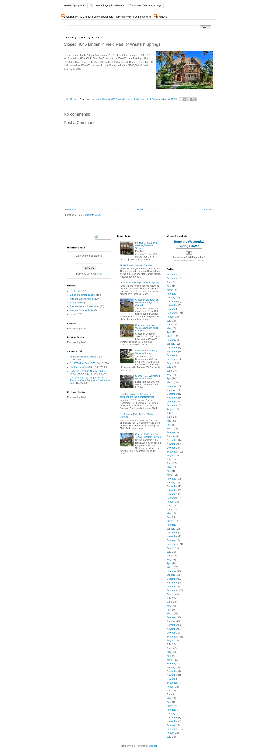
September (172, 274)
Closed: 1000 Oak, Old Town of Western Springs (148, 435)
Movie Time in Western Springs (136, 265)
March (170, 290)
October (171, 309)
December (172, 301)
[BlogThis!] (184, 99)
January (171, 297)
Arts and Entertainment (81, 299)
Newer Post (71, 209)
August (170, 317)
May (169, 328)
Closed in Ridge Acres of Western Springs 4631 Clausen (148, 328)
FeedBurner (96, 273)
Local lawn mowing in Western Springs (140, 282)
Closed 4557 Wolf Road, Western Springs (147, 377)
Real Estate (71, 99)
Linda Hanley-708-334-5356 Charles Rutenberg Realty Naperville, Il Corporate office (107, 16)
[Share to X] (188, 99)
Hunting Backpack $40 (81, 367)
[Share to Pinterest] (195, 99)
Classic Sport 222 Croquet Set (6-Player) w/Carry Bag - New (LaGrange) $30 (90, 380)
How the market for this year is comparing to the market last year (137, 395)
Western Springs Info (74, 5)
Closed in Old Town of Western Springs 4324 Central (146, 303)
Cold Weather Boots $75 (82, 363)
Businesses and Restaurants (84, 306)
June (169, 282)
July (169, 320)
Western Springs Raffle (82, 310)
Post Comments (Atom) (89, 215)
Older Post (208, 209)
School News (77, 302)
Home (140, 209)
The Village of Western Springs (145, 5)
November (172, 305)
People (73, 314)
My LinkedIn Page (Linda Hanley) (107, 5)
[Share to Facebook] (192, 99)
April (169, 286)
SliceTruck (161, 16)
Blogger (153, 746)
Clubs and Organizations (83, 295)
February (171, 293)
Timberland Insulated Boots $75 (86, 356)
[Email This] (181, 99)
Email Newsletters (184, 260)
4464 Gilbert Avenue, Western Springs (146, 352)
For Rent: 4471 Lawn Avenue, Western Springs (146, 245)
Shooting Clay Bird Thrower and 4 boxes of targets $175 (87, 372)
